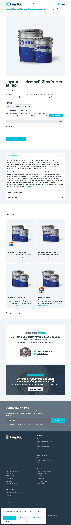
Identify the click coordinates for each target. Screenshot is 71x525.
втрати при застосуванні (40, 113)
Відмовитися (23, 518)
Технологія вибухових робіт (44, 441)
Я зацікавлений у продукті (16, 139)
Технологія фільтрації (43, 446)
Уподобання (38, 518)
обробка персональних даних (33, 424)
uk (45, 4)
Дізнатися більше (35, 389)
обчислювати (55, 115)
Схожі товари (10, 214)
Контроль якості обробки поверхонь (47, 460)
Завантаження (12, 197)
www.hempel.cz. (31, 186)
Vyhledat (34, 4)
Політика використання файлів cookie (15, 522)
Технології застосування (44, 444)
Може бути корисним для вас (15, 313)
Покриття (39, 439)
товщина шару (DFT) (25, 113)
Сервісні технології (42, 455)
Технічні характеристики (15, 193)
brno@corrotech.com (42, 483)
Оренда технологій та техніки (45, 458)
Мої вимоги (53, 4)
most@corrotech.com (11, 483)
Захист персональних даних (33, 522)
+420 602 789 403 (42, 354)
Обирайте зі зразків (22, 106)
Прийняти (9, 518)
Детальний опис (56, 97)
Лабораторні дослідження (44, 463)
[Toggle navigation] (63, 4)
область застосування (11, 113)
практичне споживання (11, 118)
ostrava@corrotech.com (44, 351)
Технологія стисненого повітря (45, 449)
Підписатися (58, 420)
